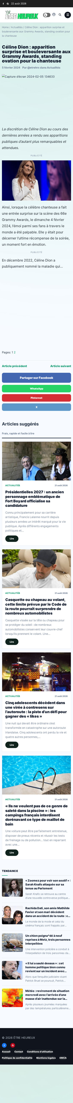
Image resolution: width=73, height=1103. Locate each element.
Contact (18, 1051)
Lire (12, 538)
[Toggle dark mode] (46, 15)
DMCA (63, 1058)
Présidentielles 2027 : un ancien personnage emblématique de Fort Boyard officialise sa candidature (34, 499)
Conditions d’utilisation (40, 1051)
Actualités (17, 27)
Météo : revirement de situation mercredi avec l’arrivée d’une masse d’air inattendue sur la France (47, 995)
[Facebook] (3, 3)
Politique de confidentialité (17, 1058)
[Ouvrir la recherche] (60, 14)
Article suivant (60, 366)
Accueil (6, 1051)
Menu (67, 15)
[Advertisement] (36, 309)
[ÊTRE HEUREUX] (54, 14)
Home (5, 27)
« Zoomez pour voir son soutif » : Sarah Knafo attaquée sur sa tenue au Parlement (48, 884)
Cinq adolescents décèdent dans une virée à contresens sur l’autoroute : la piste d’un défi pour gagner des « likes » (36, 710)
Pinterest (36, 397)
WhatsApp (36, 388)
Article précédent (14, 366)
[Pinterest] (7, 3)
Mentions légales (46, 1058)
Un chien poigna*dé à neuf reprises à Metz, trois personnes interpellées (47, 939)
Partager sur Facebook (36, 378)
